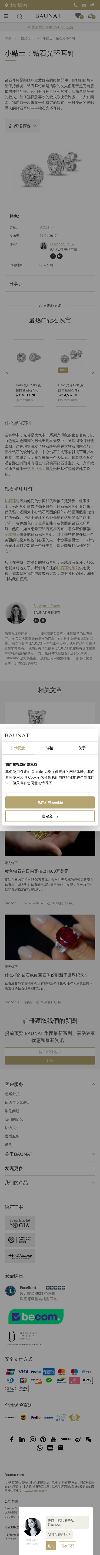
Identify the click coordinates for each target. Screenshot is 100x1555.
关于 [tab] (82, 748)
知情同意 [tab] (18, 748)
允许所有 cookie (50, 802)
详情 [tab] (50, 748)
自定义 (47, 816)
